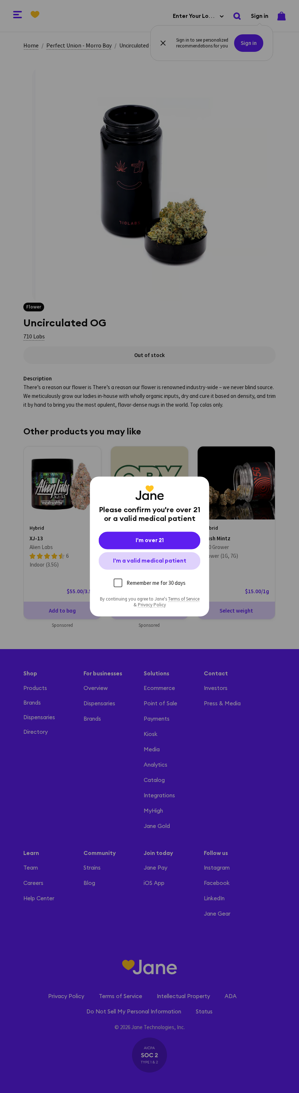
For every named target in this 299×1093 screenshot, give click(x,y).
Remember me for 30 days (156, 582)
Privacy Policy (152, 605)
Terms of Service (183, 599)
